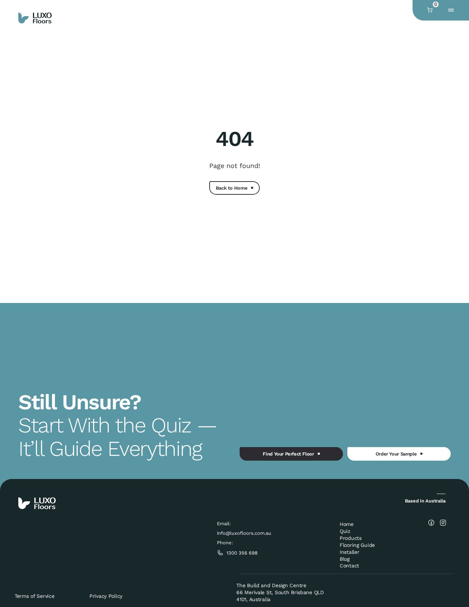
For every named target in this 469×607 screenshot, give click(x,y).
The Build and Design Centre (271, 585)
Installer (349, 552)
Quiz (345, 531)
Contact (349, 565)
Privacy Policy (105, 596)
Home (347, 524)
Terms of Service (35, 596)
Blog (345, 559)
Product (349, 538)
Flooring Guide (357, 545)
